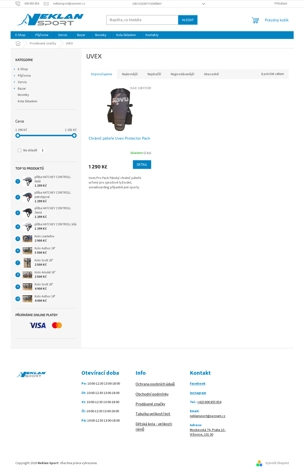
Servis (22, 82)
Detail (142, 164)
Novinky (23, 94)
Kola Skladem (27, 101)
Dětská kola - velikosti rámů (154, 426)
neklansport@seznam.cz (207, 416)
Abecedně (211, 74)
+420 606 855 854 (209, 402)
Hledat (188, 20)
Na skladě (33, 150)
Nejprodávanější (182, 74)
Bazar (22, 88)
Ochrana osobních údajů (155, 384)
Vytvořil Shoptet (277, 463)
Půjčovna (24, 75)
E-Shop (23, 69)
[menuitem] (20, 35)
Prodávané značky (150, 404)
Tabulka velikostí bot (153, 414)
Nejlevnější (130, 74)
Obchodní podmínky (147, 4)
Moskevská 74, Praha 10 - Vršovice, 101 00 (208, 432)
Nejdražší (154, 74)
